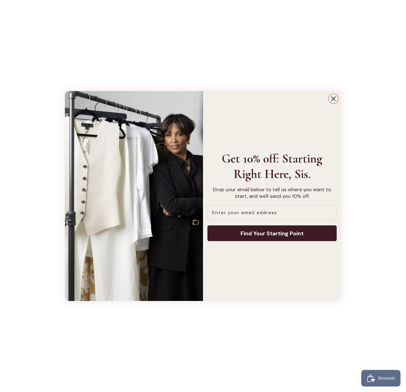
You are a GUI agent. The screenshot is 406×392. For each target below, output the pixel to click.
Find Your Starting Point (272, 233)
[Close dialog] (333, 99)
